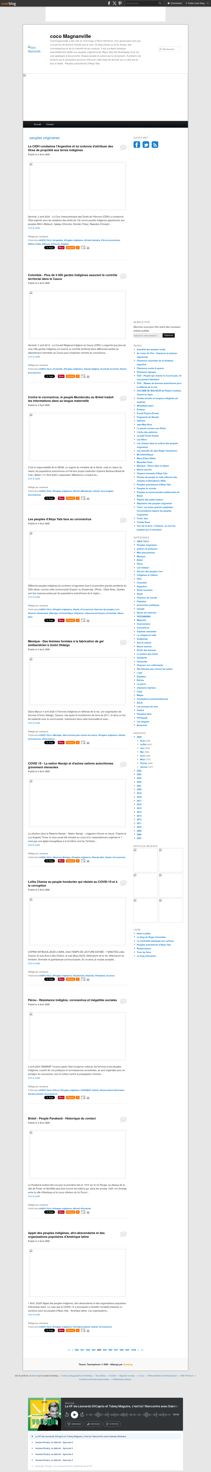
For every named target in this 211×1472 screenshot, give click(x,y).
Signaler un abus (127, 1375)
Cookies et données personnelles (94, 1379)
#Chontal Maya (66, 613)
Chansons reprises (146, 371)
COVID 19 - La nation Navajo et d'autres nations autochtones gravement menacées (70, 765)
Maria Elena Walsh (146, 458)
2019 (139, 793)
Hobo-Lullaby (144, 933)
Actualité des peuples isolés (151, 349)
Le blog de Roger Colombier (151, 937)
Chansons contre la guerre (150, 368)
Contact (50, 124)
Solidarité (142, 657)
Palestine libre (144, 713)
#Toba (38, 243)
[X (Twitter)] (114, 3)
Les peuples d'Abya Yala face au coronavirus (59, 519)
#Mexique (53, 613)
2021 (139, 785)
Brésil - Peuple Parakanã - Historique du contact (62, 1118)
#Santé (123, 368)
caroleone (33, 1375)
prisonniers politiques (148, 605)
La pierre (141, 683)
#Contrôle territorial (109, 368)
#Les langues (107, 491)
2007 (139, 838)
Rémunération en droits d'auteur (162, 1375)
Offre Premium (187, 1375)
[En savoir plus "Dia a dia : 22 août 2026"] (146, 871)
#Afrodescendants (81, 1326)
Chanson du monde (147, 597)
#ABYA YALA (45, 240)
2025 (139, 770)
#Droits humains (36, 1093)
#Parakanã (86, 1208)
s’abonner (76, 1424)
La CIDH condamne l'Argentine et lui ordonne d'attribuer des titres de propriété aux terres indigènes (70, 148)
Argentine (142, 586)
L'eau (139, 672)
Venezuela (142, 661)
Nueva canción (144, 469)
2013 (139, 815)
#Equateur (79, 613)
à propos (114, 1424)
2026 (139, 736)
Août (142, 740)
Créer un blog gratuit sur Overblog (76, 1375)
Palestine (141, 601)
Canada (140, 608)
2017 (139, 800)
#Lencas (110, 975)
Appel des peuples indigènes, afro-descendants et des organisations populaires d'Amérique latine (66, 1235)
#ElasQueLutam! (145, 405)
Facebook (137, 144)
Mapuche (141, 620)
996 (110, 1349)
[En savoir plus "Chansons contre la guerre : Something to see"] (171, 871)
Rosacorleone (144, 948)
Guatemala (142, 638)
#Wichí (31, 243)
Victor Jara (142, 518)
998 (122, 1349)
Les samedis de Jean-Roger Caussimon (157, 450)
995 (105, 1349)
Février (143, 763)
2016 (139, 804)
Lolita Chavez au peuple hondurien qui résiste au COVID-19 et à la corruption (72, 884)
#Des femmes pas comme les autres (80, 735)
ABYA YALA (143, 541)
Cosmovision (143, 623)
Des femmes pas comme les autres (154, 668)
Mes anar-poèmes (146, 552)
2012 (139, 819)
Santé (140, 593)
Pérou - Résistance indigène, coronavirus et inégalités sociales (72, 1000)
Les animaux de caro (147, 706)
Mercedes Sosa (144, 462)
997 (116, 1349)
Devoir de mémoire (146, 612)
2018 (139, 796)
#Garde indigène (91, 368)
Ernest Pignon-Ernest (148, 413)
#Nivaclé (46, 243)
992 (88, 1349)
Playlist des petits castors (150, 499)
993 (94, 1349)
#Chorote (55, 243)
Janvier (144, 766)
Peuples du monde (146, 488)
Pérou (140, 563)
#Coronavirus (34, 372)
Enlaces (141, 409)
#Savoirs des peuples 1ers (106, 609)
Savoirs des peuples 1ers (150, 571)
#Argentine (58, 240)
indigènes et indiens (147, 574)
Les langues (143, 721)
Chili (139, 578)
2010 (139, 827)
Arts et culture (144, 642)
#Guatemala (42, 613)
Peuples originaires (147, 544)
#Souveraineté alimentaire (112, 1090)
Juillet (143, 744)
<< (69, 1349)
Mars (142, 759)
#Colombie (58, 368)
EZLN (139, 702)
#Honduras (100, 975)
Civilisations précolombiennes (152, 698)
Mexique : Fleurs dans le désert (153, 465)
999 (127, 1349)
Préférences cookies (122, 1379)
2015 (139, 808)
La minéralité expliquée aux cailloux (155, 940)
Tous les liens (144, 952)
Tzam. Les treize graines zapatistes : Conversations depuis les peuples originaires (155, 511)
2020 (139, 789)
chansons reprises (146, 687)
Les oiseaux (143, 567)
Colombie (142, 582)
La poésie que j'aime (147, 653)
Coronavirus (143, 627)
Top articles (100, 1375)
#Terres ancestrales (110, 240)
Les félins (142, 439)
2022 (139, 781)
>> (142, 1349)
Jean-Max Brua (144, 424)
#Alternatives (48, 738)
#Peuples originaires (73, 240)
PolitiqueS (142, 717)
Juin (142, 748)
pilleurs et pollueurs (147, 548)
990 (77, 1349)
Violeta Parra (143, 522)
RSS (155, 144)
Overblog (128, 1364)
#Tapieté (65, 243)
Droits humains (144, 590)
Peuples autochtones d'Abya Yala (154, 484)
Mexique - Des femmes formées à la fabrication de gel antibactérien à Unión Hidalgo (66, 643)
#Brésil (76, 491)
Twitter (146, 144)
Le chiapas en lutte (146, 635)
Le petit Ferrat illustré (148, 435)
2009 (139, 830)
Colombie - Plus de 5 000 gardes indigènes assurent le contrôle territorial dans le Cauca (72, 277)
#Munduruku (86, 491)
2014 (139, 811)
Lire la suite (34, 227)
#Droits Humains (92, 240)
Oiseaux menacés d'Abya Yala (152, 473)
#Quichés (89, 975)
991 (82, 1349)
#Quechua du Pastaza (95, 613)
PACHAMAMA (144, 616)
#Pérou (56, 1090)
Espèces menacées (146, 631)
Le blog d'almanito (146, 955)
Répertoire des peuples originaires (154, 503)
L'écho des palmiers (147, 432)
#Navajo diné (98, 857)
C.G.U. (142, 1375)
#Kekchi (32, 613)
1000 (133, 1349)
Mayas (140, 695)
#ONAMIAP (86, 1090)
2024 (139, 774)
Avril (142, 755)
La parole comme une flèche (151, 428)
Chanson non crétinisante (150, 665)
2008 (139, 834)
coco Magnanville (70, 36)
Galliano (141, 420)
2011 (139, 823)
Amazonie (142, 725)
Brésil (140, 559)
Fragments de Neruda (148, 417)
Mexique (141, 556)
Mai (142, 751)
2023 (139, 778)
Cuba (139, 691)
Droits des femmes (146, 650)
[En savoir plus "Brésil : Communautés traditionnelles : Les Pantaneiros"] (171, 896)
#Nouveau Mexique (62, 857)
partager (95, 1424)
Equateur (141, 676)
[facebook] (109, 3)
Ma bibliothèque (145, 454)
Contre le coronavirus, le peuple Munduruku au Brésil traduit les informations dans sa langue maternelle (71, 399)
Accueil (37, 124)
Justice (140, 710)
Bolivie (140, 680)
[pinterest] (120, 3)
